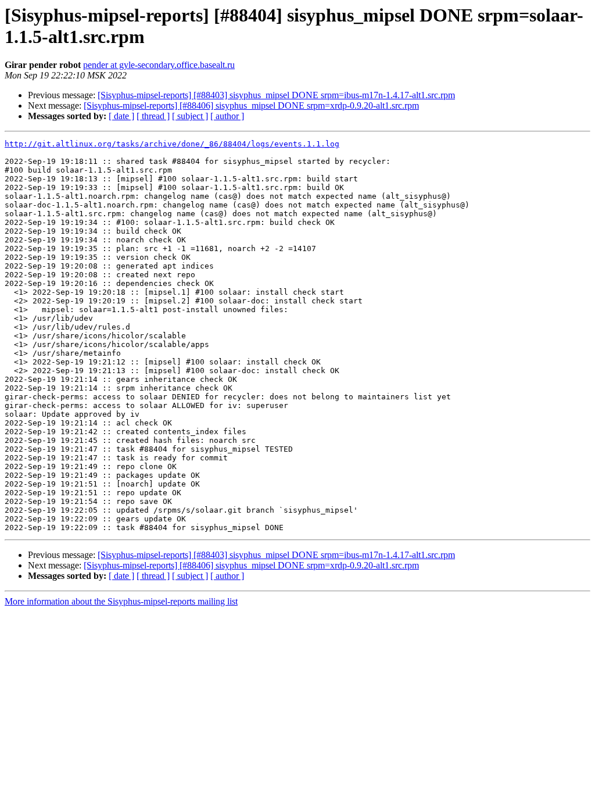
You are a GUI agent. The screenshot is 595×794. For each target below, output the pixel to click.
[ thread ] (153, 116)
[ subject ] (190, 116)
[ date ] (121, 116)
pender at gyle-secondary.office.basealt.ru (159, 65)
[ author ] (227, 116)
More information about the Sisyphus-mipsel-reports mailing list (121, 601)
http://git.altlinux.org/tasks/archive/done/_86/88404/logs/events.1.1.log (172, 144)
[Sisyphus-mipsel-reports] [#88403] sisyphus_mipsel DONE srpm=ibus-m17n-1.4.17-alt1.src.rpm (276, 95)
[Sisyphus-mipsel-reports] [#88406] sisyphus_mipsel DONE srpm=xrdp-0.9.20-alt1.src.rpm (251, 105)
